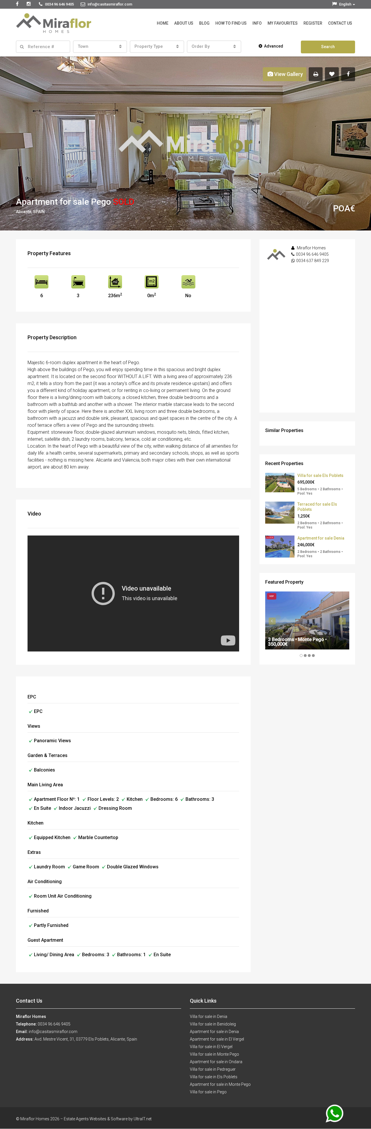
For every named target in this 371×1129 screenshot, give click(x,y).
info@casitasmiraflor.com (53, 1031)
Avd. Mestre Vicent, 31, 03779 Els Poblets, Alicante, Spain (85, 1039)
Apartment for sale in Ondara (216, 1061)
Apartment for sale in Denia (214, 1031)
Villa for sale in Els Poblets (213, 1076)
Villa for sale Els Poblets (320, 475)
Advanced (273, 46)
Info (257, 23)
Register (312, 23)
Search (328, 46)
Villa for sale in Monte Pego (214, 1054)
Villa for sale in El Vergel (211, 1046)
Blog (204, 23)
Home (162, 23)
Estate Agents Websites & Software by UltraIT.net (108, 1119)
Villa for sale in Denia (208, 1016)
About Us (183, 23)
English (345, 4)
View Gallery (288, 74)
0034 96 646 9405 (312, 254)
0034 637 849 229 (312, 260)
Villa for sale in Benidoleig (213, 1024)
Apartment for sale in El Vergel (217, 1039)
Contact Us (340, 23)
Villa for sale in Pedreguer (213, 1069)
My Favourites (283, 23)
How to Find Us (231, 23)
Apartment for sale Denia (320, 538)
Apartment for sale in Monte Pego (220, 1084)
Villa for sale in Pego (208, 1092)
